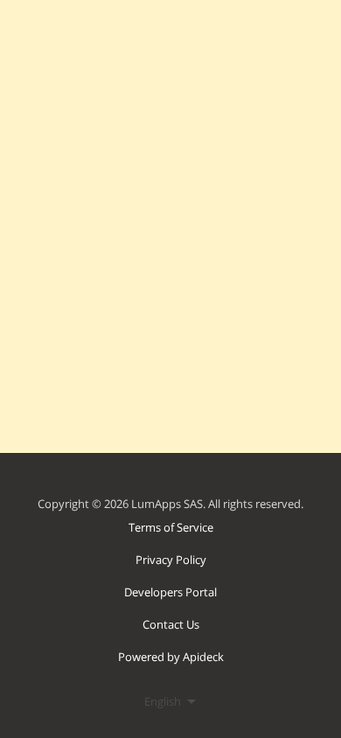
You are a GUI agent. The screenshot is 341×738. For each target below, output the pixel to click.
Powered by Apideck (171, 657)
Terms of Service (171, 527)
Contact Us (171, 624)
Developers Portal (170, 592)
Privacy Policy (171, 559)
